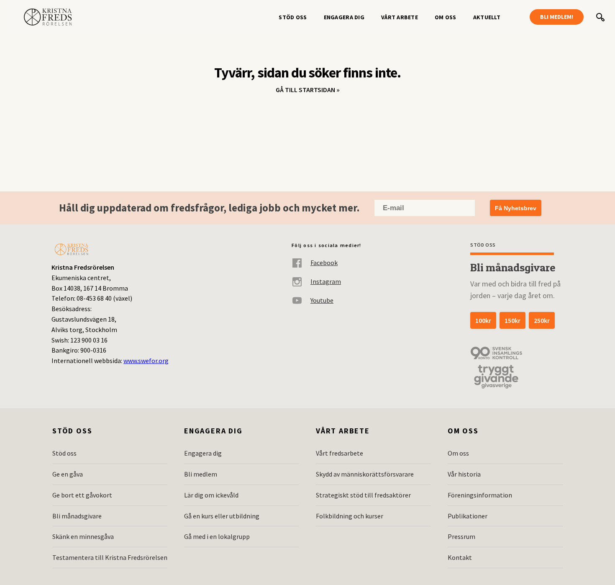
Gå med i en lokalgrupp (217, 536)
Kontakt (460, 557)
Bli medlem (200, 474)
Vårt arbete (399, 17)
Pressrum (461, 536)
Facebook (324, 262)
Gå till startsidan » (308, 89)
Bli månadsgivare (77, 516)
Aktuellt (486, 17)
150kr (512, 320)
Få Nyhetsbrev (515, 208)
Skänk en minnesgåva (83, 536)
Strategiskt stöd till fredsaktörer (363, 495)
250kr (542, 320)
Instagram (325, 281)
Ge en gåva (67, 474)
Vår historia (464, 474)
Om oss (445, 17)
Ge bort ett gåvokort (82, 495)
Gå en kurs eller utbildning (221, 516)
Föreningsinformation (480, 495)
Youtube (321, 300)
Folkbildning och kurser (349, 516)
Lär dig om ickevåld (211, 495)
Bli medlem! (556, 17)
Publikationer (467, 516)
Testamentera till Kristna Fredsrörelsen (109, 557)
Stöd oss (293, 17)
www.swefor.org (146, 360)
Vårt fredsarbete (339, 453)
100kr (483, 320)
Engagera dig (344, 17)
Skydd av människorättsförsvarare (365, 474)
